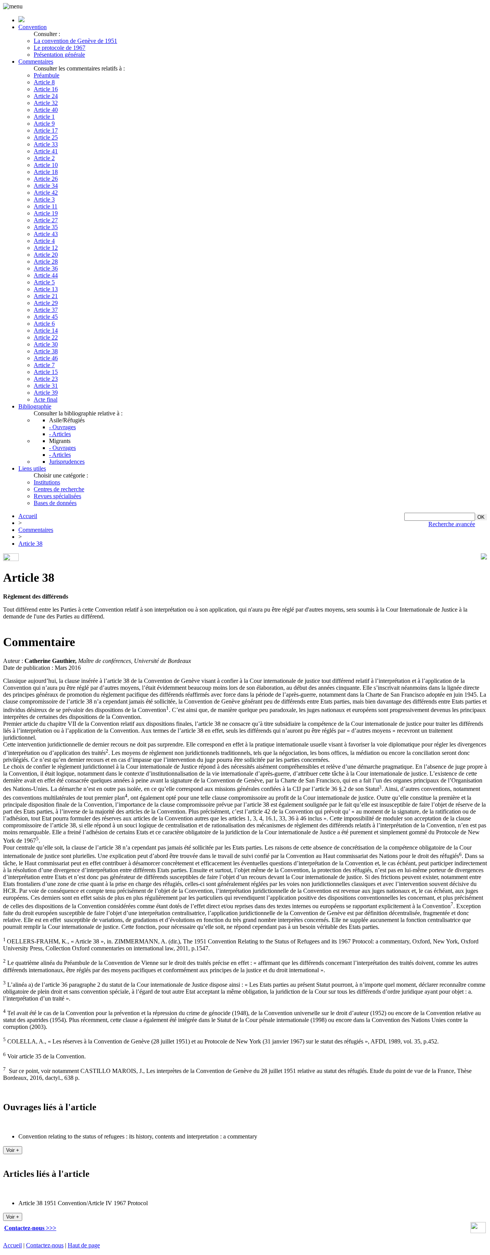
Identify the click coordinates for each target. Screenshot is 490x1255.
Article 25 (46, 137)
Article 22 (46, 337)
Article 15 (46, 372)
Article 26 (46, 179)
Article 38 (46, 351)
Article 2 (44, 158)
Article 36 (46, 268)
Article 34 (46, 185)
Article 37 (46, 310)
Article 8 (44, 82)
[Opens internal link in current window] (478, 1231)
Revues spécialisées (57, 496)
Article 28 (46, 261)
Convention (32, 27)
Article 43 (46, 234)
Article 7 (44, 365)
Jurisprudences (67, 461)
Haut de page (84, 1245)
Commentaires (35, 61)
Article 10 (46, 165)
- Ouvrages (62, 427)
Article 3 (44, 199)
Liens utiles (32, 468)
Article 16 (46, 89)
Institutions (47, 482)
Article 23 (46, 379)
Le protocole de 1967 (59, 47)
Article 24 (46, 96)
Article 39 (46, 392)
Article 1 (44, 116)
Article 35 (46, 227)
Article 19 (46, 213)
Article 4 (44, 241)
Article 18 (46, 172)
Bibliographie (34, 406)
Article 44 (46, 275)
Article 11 (45, 206)
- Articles (60, 434)
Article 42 (46, 192)
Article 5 (44, 282)
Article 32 (46, 103)
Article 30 (46, 344)
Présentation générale (59, 54)
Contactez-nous (45, 1245)
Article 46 (46, 358)
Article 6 (44, 323)
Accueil (27, 516)
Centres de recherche (59, 489)
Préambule (46, 75)
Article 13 (46, 289)
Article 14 (46, 330)
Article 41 (46, 151)
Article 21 (46, 296)
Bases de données (55, 503)
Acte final (45, 399)
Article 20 (46, 254)
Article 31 (46, 385)
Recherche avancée (451, 524)
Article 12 (46, 247)
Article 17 (46, 130)
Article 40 (46, 110)
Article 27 (46, 220)
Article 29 (46, 303)
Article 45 (46, 316)
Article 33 (46, 144)
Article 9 (44, 123)
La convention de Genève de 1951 (75, 41)
